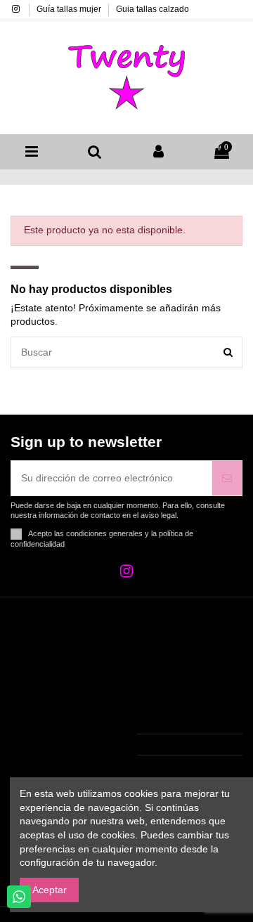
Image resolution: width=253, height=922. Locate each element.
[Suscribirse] (227, 478)
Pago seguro (47, 747)
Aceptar (49, 889)
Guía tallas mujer (70, 9)
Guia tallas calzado (152, 9)
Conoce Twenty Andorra (53, 723)
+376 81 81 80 (185, 744)
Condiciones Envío (60, 663)
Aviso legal (43, 698)
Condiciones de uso (63, 681)
